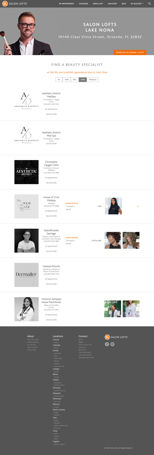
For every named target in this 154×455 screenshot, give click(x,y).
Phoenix (56, 342)
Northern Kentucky (60, 390)
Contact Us (82, 347)
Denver (56, 348)
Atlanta (56, 372)
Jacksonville (57, 353)
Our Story (112, 4)
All (59, 80)
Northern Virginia (59, 444)
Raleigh (56, 412)
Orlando (56, 361)
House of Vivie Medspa (51, 199)
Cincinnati (57, 428)
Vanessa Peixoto (51, 266)
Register (81, 342)
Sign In (81, 339)
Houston (56, 436)
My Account (136, 4)
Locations (83, 4)
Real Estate (82, 350)
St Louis (56, 407)
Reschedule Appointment (86, 357)
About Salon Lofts (33, 339)
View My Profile (51, 114)
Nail (74, 80)
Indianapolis (57, 382)
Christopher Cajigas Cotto (51, 163)
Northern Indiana (59, 385)
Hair (66, 80)
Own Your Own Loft (85, 345)
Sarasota (56, 363)
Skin (83, 80)
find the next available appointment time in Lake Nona (78, 72)
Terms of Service (32, 347)
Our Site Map (31, 345)
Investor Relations (32, 342)
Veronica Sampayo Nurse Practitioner (51, 301)
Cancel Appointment (85, 355)
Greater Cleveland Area (61, 425)
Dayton (56, 420)
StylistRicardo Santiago (51, 232)
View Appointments (85, 352)
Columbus (57, 423)
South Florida (58, 358)
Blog (124, 4)
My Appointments (66, 4)
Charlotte (57, 415)
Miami (56, 356)
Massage (92, 80)
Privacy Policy (31, 350)
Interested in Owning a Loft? (130, 53)
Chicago (56, 377)
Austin (56, 434)
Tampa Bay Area (59, 366)
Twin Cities (57, 401)
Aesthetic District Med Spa (51, 134)
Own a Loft (98, 4)
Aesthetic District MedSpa (51, 95)
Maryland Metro (59, 396)
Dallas (56, 439)
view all (68, 209)
